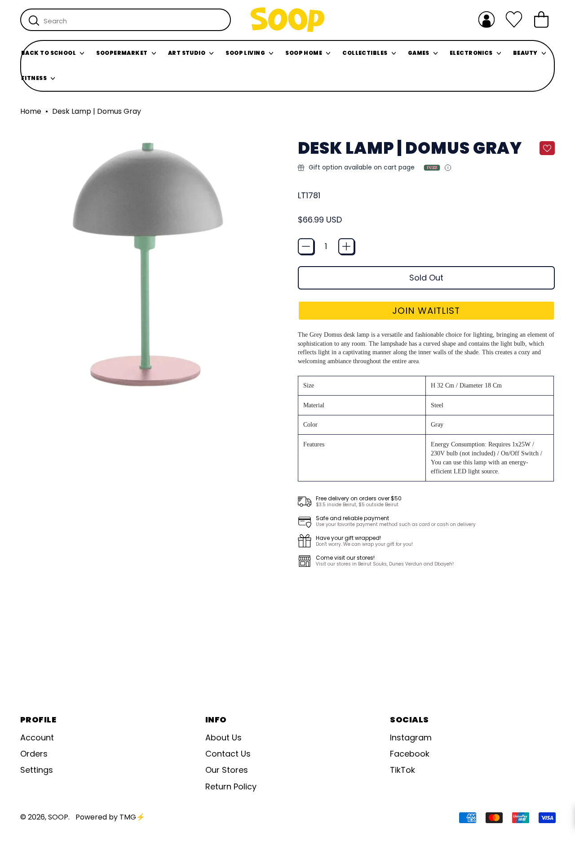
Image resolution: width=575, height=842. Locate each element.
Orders (34, 753)
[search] (34, 20)
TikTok (402, 769)
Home (30, 111)
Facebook (409, 753)
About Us (223, 737)
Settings (36, 769)
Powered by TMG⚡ (110, 817)
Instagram (411, 737)
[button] (426, 311)
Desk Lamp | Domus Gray (96, 111)
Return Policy (231, 786)
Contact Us (228, 753)
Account (37, 737)
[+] (346, 246)
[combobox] (125, 20)
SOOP (58, 817)
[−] (306, 246)
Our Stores (226, 769)
